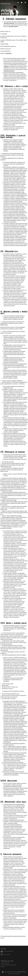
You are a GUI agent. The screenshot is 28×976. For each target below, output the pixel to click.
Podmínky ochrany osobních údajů (8, 965)
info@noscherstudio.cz (8, 951)
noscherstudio (7, 954)
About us (3, 966)
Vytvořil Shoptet (7, 971)
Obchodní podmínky (5, 963)
